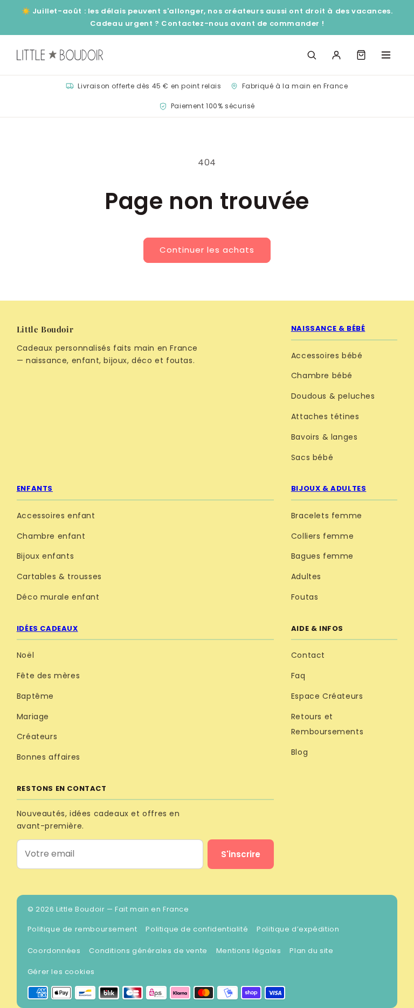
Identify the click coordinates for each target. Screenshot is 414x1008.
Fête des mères (48, 675)
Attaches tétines (325, 416)
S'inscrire (240, 854)
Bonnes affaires (48, 757)
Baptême (35, 696)
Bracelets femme (326, 515)
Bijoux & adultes (329, 488)
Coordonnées (54, 951)
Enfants (35, 488)
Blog (299, 752)
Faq (298, 675)
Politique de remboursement (82, 929)
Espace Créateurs (327, 696)
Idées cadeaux (47, 628)
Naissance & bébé (328, 328)
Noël (25, 655)
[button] (361, 55)
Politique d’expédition (298, 929)
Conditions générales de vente (148, 951)
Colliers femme (322, 536)
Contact (308, 655)
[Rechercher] (311, 55)
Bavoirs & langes (324, 437)
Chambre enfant (51, 536)
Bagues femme (322, 556)
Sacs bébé (312, 457)
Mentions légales (248, 951)
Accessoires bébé (327, 355)
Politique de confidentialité (197, 929)
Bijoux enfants (45, 556)
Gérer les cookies (61, 972)
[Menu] (386, 55)
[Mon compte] (336, 55)
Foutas (305, 597)
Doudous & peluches (333, 396)
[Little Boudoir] (60, 55)
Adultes (306, 576)
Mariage (33, 716)
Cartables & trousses (59, 576)
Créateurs (37, 736)
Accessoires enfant (56, 515)
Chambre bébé (322, 375)
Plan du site (311, 951)
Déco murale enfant (58, 597)
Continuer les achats (207, 249)
